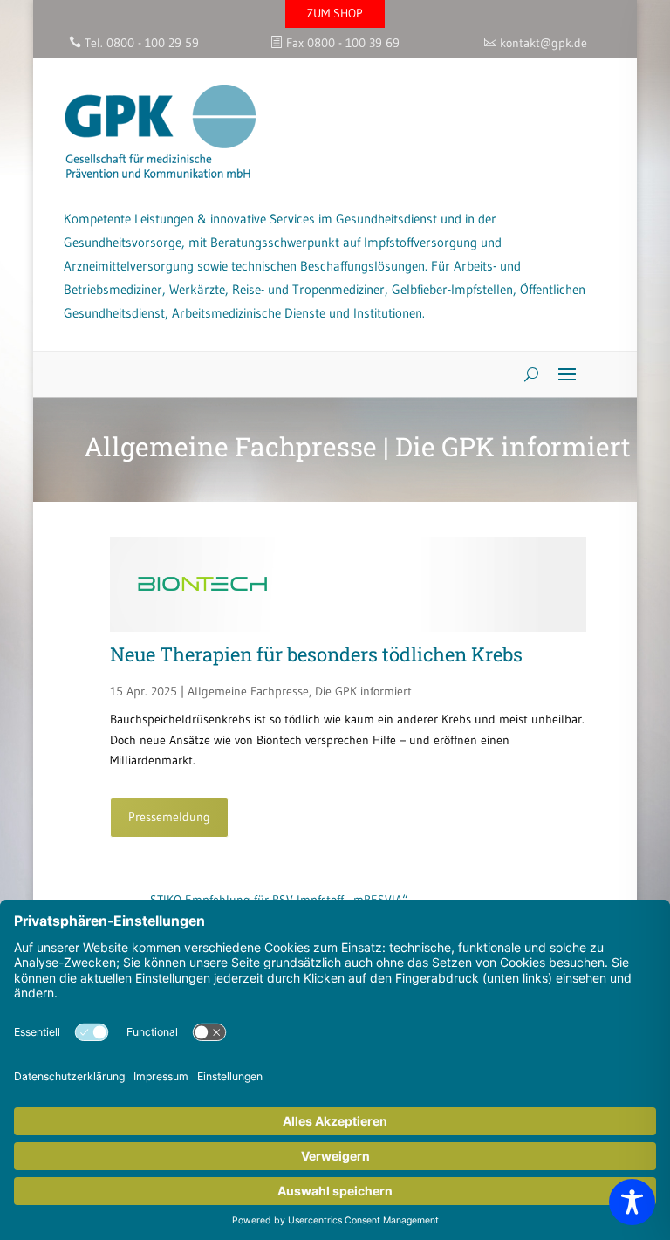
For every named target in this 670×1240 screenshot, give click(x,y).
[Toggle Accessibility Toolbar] (632, 1202)
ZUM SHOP (335, 13)
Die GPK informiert (363, 691)
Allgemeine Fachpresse (248, 691)
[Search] (524, 374)
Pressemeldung (169, 817)
